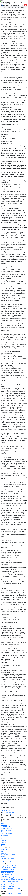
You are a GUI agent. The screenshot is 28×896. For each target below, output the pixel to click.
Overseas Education (6, 874)
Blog (2, 845)
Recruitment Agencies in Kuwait (9, 881)
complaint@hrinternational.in (11, 801)
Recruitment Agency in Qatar (9, 886)
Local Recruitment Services (8, 869)
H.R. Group (4, 825)
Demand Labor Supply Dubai (8, 878)
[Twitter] (3, 1)
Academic (3, 851)
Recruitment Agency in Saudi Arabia (10, 888)
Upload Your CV (18, 2)
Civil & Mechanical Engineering (9, 862)
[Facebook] (1, 1)
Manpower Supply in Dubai (8, 866)
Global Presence (5, 832)
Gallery (3, 837)
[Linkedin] (6, 1)
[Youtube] (2, 1)
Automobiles (4, 860)
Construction (4, 853)
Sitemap (3, 844)
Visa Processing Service (7, 871)
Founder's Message (6, 828)
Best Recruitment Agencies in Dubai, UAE (12, 879)
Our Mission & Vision (6, 826)
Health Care (4, 849)
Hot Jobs (3, 839)
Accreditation (4, 835)
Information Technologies (8, 858)
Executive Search (5, 876)
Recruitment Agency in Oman (9, 885)
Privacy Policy (4, 840)
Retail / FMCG (4, 856)
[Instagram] (4, 1)
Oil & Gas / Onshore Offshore (9, 855)
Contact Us (4, 842)
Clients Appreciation (6, 833)
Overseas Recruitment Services (9, 867)
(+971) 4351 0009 (5, 3)
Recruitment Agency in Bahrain (9, 883)
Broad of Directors (6, 830)
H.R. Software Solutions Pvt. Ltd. (16, 893)
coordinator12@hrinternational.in (11, 814)
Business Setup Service (7, 872)
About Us (3, 823)
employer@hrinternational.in (10, 812)
